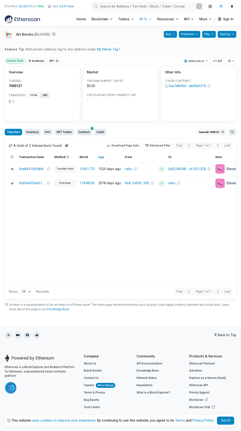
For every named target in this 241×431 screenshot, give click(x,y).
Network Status (147, 378)
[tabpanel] (42, 101)
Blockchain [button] (100, 19)
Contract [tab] (84, 132)
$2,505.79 (25, 6)
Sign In (227, 19)
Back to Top (227, 335)
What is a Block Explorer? (153, 392)
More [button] (203, 19)
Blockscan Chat (200, 407)
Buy (168, 34)
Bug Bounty (91, 400)
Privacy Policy (203, 420)
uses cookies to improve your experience (64, 420)
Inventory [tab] (32, 132)
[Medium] (18, 335)
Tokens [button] (123, 19)
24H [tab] (45, 95)
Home (81, 19)
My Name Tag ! (108, 49)
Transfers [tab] (13, 132)
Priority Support (199, 392)
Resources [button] (165, 19)
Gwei (66, 6)
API (220, 61)
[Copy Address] (209, 86)
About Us (90, 363)
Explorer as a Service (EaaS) (207, 378)
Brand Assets (93, 370)
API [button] (186, 19)
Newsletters (145, 385)
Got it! (225, 420)
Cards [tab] (100, 132)
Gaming (225, 34)
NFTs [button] (143, 19)
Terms (88, 392)
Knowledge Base (58, 309)
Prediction (187, 34)
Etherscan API (198, 385)
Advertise (195, 370)
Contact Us (91, 378)
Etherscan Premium (202, 363)
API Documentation (149, 363)
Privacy (100, 392)
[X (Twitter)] (8, 335)
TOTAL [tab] (34, 95)
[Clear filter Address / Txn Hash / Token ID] (222, 132)
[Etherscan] (22, 19)
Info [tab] (47, 132)
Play (207, 34)
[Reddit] (36, 335)
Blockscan (196, 400)
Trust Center (92, 407)
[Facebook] (27, 335)
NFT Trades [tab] (64, 132)
